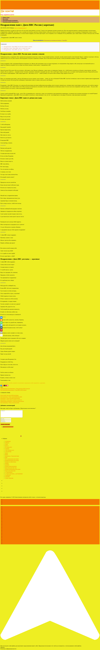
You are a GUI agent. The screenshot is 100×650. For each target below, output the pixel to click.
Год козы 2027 (8, 447)
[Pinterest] (6, 385)
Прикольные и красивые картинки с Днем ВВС (55, 40)
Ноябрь (7, 463)
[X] (4, 385)
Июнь (6, 454)
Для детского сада (9, 450)
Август (16, 28)
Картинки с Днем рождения (12, 456)
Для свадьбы (8, 451)
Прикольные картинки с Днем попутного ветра (12, 401)
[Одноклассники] (2, 385)
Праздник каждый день (11, 467)
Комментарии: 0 (22, 28)
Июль (6, 453)
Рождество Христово (10, 470)
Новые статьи (6, 17)
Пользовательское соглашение (10, 20)
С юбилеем (8, 475)
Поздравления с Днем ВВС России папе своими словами (17, 46)
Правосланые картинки (11, 466)
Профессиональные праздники (12, 469)
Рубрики (6, 8)
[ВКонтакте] (1, 385)
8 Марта (7, 442)
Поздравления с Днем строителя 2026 (9, 402)
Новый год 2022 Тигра (10, 461)
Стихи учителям (9, 478)
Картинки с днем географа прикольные (10, 398)
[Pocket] (7, 385)
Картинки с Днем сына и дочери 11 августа (11, 399)
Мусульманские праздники (12, 458)
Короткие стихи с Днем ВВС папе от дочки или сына (16, 48)
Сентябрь (7, 476)
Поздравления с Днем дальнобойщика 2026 (11, 396)
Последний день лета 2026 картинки (9, 395)
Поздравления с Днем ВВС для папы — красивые (15, 49)
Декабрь (7, 448)
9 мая (6, 444)
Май (6, 457)
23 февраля (8, 441)
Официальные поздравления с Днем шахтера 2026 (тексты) (15, 388)
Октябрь (7, 464)
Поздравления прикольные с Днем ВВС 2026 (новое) (13, 390)
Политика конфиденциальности (11, 21)
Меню (2, 8)
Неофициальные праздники (12, 460)
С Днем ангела (8, 472)
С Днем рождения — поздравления (14, 473)
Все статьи (5, 19)
